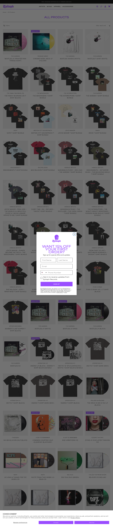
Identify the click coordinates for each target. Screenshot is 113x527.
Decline (91, 522)
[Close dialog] (74, 234)
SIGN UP (56, 284)
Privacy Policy (75, 518)
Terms (65, 292)
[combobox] (44, 272)
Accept (56, 522)
